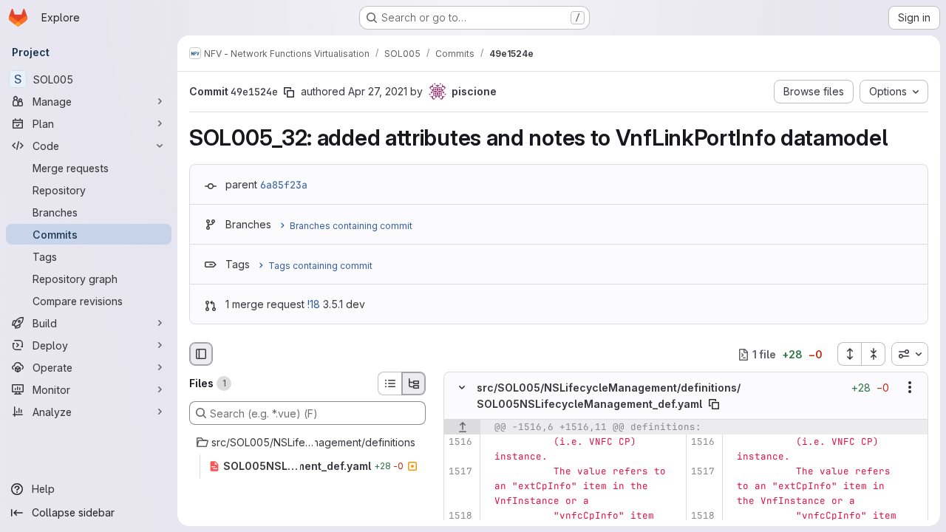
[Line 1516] (460, 441)
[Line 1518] (460, 515)
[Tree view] (414, 383)
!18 (313, 304)
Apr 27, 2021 (377, 91)
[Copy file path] (714, 404)
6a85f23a (283, 184)
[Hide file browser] (201, 354)
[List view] (389, 383)
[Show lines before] (462, 427)
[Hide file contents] (462, 388)
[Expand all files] (849, 354)
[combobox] (909, 354)
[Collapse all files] (873, 354)
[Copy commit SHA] (289, 92)
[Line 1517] (460, 471)
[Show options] (910, 388)
